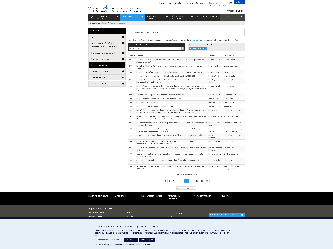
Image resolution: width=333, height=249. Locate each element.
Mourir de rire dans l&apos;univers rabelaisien (154, 106)
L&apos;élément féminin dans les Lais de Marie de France (159, 98)
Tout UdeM (222, 6)
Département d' (126, 11)
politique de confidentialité (115, 244)
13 (202, 181)
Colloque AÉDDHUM (98, 83)
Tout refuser (131, 239)
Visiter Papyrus (197, 48)
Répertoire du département (174, 197)
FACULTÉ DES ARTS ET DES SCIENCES (224, 215)
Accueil (93, 23)
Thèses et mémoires (99, 65)
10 (187, 181)
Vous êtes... (226, 196)
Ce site (213, 6)
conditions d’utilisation (141, 244)
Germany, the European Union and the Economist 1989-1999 (160, 95)
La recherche (102, 23)
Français (230, 10)
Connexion (200, 3)
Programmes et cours (98, 196)
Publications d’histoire (99, 71)
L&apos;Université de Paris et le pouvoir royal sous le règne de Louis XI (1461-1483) (169, 72)
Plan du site (175, 217)
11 (192, 181)
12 (197, 181)
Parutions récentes (98, 77)
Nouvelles (130, 212)
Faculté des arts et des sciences (126, 8)
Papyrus (194, 40)
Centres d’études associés (101, 59)
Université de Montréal (98, 8)
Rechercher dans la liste (139, 45)
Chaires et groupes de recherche (104, 53)
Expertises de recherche (100, 37)
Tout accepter (147, 239)
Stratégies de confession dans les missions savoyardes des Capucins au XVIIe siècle (169, 135)
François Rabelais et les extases (149, 102)
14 (208, 181)
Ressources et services (151, 196)
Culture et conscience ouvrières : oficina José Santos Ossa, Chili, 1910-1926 (165, 76)
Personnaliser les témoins (109, 239)
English (239, 10)
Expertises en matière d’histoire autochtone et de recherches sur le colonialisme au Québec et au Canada (106, 45)
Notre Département (202, 196)
